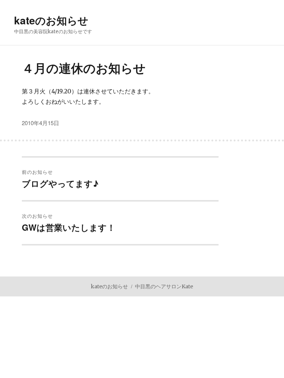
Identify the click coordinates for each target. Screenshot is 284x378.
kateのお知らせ (51, 20)
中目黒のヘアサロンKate (164, 286)
